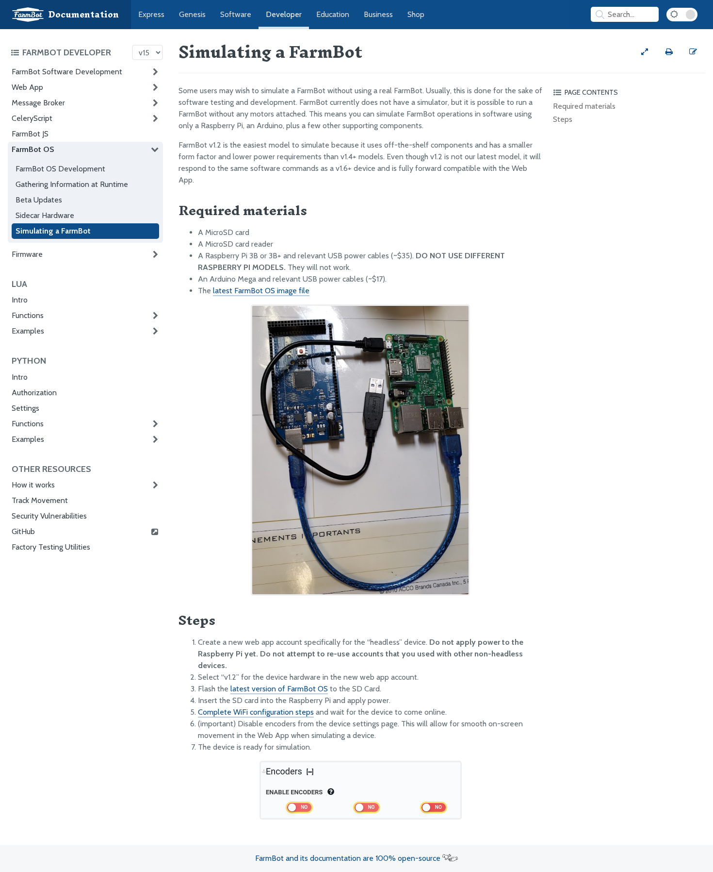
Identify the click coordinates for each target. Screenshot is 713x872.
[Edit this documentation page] (693, 52)
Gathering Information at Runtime (72, 184)
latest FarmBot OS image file (261, 290)
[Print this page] (669, 52)
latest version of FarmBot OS (279, 688)
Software (235, 14)
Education (332, 14)
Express (151, 14)
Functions (28, 315)
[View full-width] (644, 52)
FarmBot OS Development (60, 168)
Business (378, 14)
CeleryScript (32, 118)
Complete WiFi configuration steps (256, 712)
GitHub (23, 531)
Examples (28, 330)
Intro (20, 299)
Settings (25, 408)
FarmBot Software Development (67, 71)
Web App (27, 87)
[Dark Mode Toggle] (681, 14)
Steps (562, 119)
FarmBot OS (33, 149)
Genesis (192, 14)
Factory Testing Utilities (51, 547)
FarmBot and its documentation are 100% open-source (348, 858)
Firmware (27, 254)
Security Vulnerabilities (49, 515)
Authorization (34, 392)
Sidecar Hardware (45, 215)
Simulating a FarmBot (53, 230)
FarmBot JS (30, 133)
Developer (284, 14)
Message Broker (38, 102)
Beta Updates (39, 199)
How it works (33, 484)
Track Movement (40, 500)
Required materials (584, 106)
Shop (415, 14)
